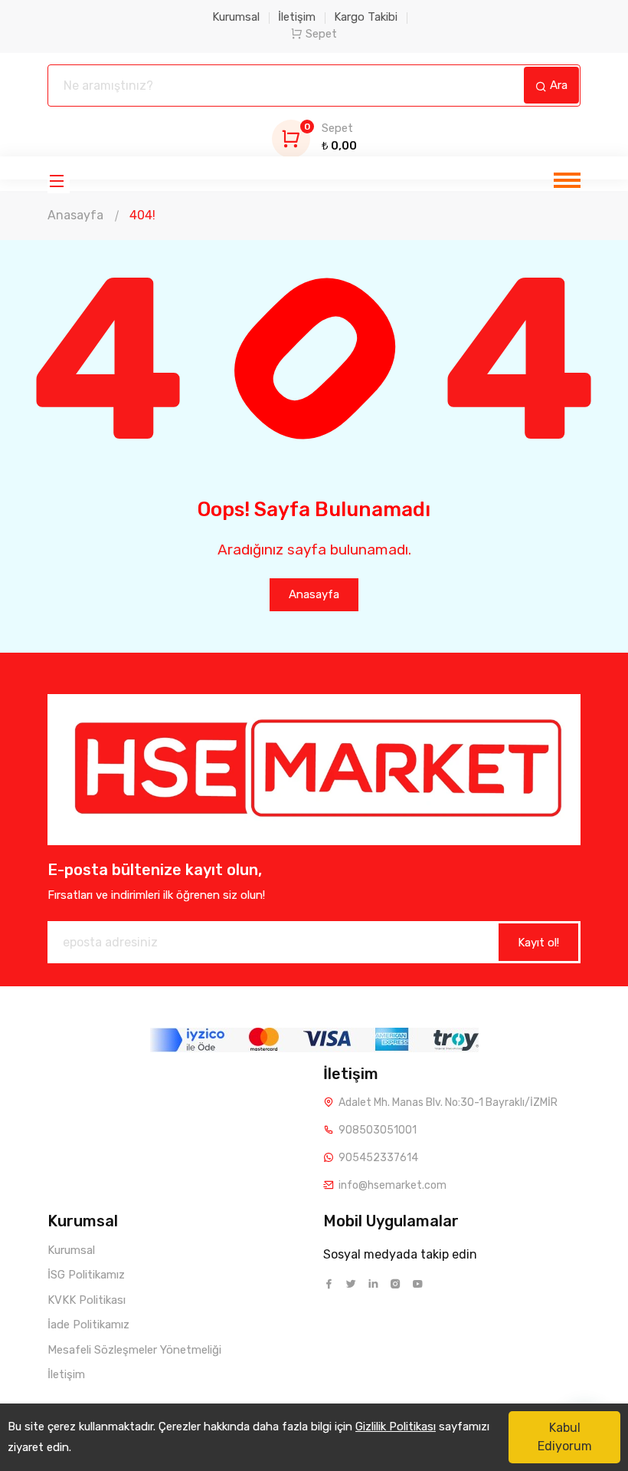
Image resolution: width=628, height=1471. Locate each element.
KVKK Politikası (86, 1300)
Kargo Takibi (365, 17)
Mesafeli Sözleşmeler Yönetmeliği (134, 1350)
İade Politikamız (88, 1324)
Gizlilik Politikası (395, 1426)
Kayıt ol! (538, 942)
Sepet (321, 34)
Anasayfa (75, 215)
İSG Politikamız (86, 1275)
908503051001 (378, 1130)
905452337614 (378, 1157)
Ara (557, 85)
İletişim (297, 17)
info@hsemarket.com (392, 1185)
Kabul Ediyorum (565, 1436)
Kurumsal (236, 17)
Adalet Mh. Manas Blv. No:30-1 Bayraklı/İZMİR (448, 1102)
